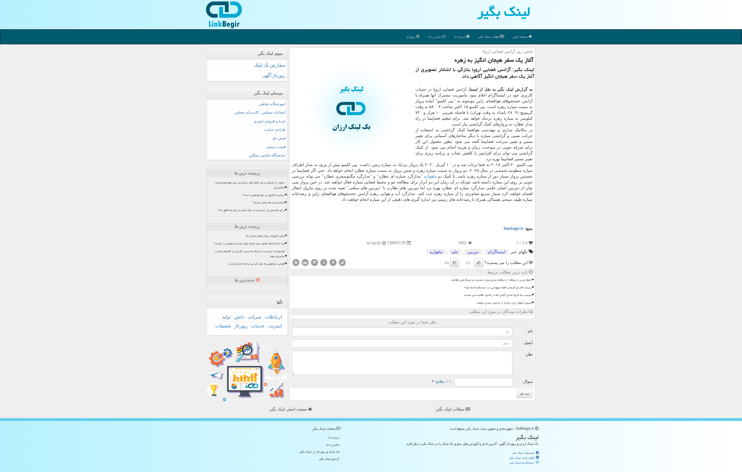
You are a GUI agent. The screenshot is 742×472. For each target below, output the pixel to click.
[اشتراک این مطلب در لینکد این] (305, 262)
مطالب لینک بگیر (450, 409)
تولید (226, 316)
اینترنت (275, 325)
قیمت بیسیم (276, 147)
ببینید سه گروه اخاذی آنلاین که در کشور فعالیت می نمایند (498, 295)
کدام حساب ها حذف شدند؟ (269, 202)
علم (455, 252)
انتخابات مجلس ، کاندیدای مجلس (260, 112)
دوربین (473, 252)
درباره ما (460, 37)
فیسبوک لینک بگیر (523, 453)
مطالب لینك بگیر (489, 37)
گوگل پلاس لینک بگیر (522, 458)
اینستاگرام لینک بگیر (522, 463)
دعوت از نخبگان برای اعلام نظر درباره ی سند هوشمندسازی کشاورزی (250, 185)
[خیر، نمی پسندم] (454, 262)
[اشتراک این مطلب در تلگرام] (342, 262)
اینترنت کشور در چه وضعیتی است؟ (264, 195)
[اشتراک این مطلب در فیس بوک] (333, 262)
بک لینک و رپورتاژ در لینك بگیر (319, 452)
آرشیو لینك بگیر (329, 459)
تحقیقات (223, 325)
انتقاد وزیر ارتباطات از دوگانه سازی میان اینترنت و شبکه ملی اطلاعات (491, 280)
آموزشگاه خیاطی (272, 104)
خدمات (258, 325)
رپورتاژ (411, 37)
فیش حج (279, 138)
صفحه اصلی (520, 37)
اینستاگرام (496, 252)
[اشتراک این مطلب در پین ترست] (314, 262)
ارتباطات (273, 316)
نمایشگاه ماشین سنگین (267, 155)
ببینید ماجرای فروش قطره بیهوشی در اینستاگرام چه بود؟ (498, 287)
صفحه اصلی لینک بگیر (288, 409)
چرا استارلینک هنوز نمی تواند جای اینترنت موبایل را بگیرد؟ (249, 243)
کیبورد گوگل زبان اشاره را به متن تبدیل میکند (504, 303)
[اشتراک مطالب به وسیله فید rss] (296, 262)
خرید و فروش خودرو (270, 121)
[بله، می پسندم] (478, 262)
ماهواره (430, 176)
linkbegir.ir (513, 228)
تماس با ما (435, 37)
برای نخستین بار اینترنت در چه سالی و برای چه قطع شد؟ (251, 210)
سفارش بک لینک (269, 65)
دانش (239, 316)
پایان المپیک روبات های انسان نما (265, 236)
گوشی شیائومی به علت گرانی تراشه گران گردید (257, 264)
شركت (254, 316)
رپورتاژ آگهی (273, 75)
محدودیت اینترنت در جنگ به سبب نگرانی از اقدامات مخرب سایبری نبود (250, 253)
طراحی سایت (275, 129)
